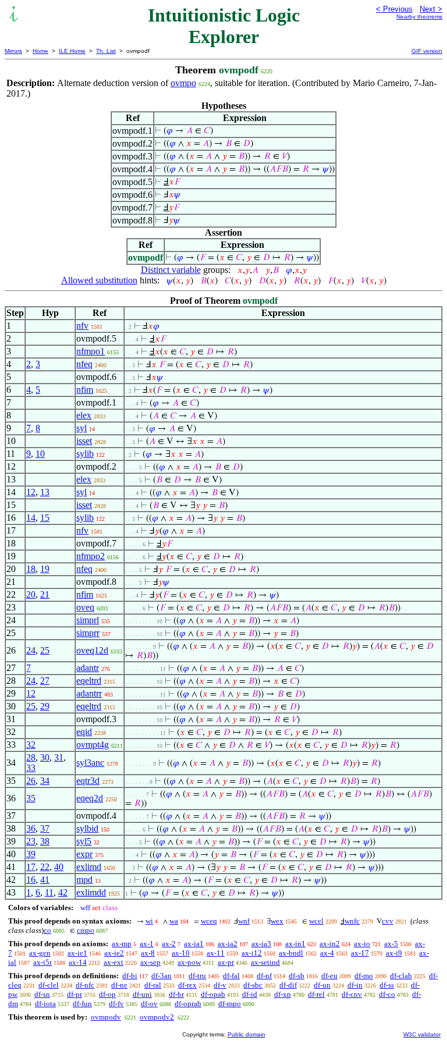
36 (31, 828)
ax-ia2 (227, 943)
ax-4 (327, 953)
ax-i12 (252, 953)
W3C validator (422, 1034)
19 (44, 569)
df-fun (82, 1003)
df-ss (386, 985)
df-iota (45, 1003)
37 (44, 828)
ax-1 (147, 943)
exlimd (88, 867)
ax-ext (113, 962)
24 (31, 650)
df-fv (116, 1003)
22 (44, 867)
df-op (107, 994)
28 (31, 757)
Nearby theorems (419, 16)
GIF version (426, 51)
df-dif (288, 985)
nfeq (84, 364)
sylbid (87, 828)
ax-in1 (295, 943)
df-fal (231, 975)
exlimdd (91, 892)
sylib (85, 454)
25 (44, 650)
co (47, 930)
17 (31, 867)
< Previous (394, 9)
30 (44, 757)
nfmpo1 (90, 351)
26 (31, 781)
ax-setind (265, 962)
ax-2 (169, 943)
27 (44, 681)
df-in (355, 985)
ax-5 (391, 943)
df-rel (316, 994)
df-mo (363, 975)
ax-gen (40, 953)
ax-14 (78, 962)
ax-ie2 (114, 953)
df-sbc (252, 985)
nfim (84, 390)
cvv (387, 921)
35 (31, 798)
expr (84, 854)
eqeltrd (88, 681)
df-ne (119, 985)
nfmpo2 (90, 556)
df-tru (197, 975)
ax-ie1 (77, 953)
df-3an (161, 975)
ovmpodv (106, 1017)
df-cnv (352, 994)
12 (31, 492)
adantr (87, 668)
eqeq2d (89, 798)
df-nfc (85, 985)
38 (44, 841)
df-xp (282, 994)
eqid (84, 732)
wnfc (352, 921)
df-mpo (229, 1003)
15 (44, 518)
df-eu (329, 975)
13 (44, 492)
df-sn (42, 994)
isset (84, 441)
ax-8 (148, 953)
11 (49, 892)
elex (83, 415)
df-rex (187, 985)
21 (44, 594)
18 (31, 569)
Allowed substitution (99, 280)
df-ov (149, 1003)
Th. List (106, 51)
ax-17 (360, 953)
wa (173, 921)
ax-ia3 (261, 943)
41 (44, 880)
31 (58, 757)
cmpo (85, 930)
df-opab (213, 994)
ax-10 (181, 953)
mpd (84, 880)
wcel (316, 921)
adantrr (89, 693)
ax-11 (216, 953)
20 (31, 594)
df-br (176, 994)
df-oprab (188, 1003)
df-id (249, 994)
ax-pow (189, 962)
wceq (209, 921)
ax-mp (122, 943)
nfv (82, 326)
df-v (220, 985)
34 (44, 781)
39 (31, 854)
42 (63, 892)
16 (31, 880)
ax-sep (150, 962)
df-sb (296, 975)
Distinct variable (171, 270)
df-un (322, 985)
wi (149, 921)
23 (31, 841)
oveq (85, 607)
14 (31, 518)
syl (81, 428)
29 (44, 706)
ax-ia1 (194, 943)
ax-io (362, 943)
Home (40, 51)
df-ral (152, 985)
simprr (88, 633)
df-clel (48, 985)
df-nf (264, 975)
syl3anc (90, 763)
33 (31, 768)
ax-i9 (394, 953)
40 (58, 867)
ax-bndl (291, 953)
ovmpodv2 (157, 1017)
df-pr (74, 994)
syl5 (83, 841)
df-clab (401, 975)
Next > (431, 9)
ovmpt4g (92, 745)
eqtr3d (88, 781)
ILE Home (72, 51)
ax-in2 (330, 943)
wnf (244, 921)
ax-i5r (42, 962)
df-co (387, 994)
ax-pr (226, 962)
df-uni (142, 994)
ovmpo (183, 83)
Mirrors (13, 51)
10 (40, 454)
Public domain (246, 1034)
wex (277, 921)
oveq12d (92, 650)
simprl (87, 620)
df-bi (129, 975)
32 (31, 745)
